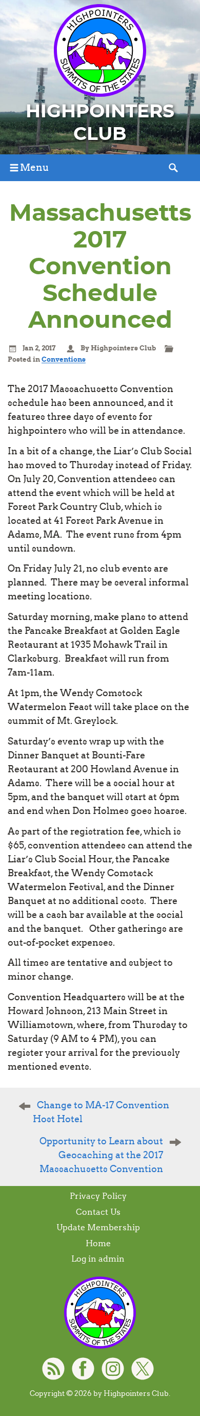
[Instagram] (113, 1368)
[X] (142, 1368)
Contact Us (98, 1212)
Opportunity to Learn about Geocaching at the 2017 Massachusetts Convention (101, 1155)
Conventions (64, 359)
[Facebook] (83, 1368)
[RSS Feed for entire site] (53, 1368)
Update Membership (98, 1227)
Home (98, 1243)
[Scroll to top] (182, 1380)
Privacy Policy (98, 1196)
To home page (100, 1313)
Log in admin (98, 1259)
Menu (34, 167)
